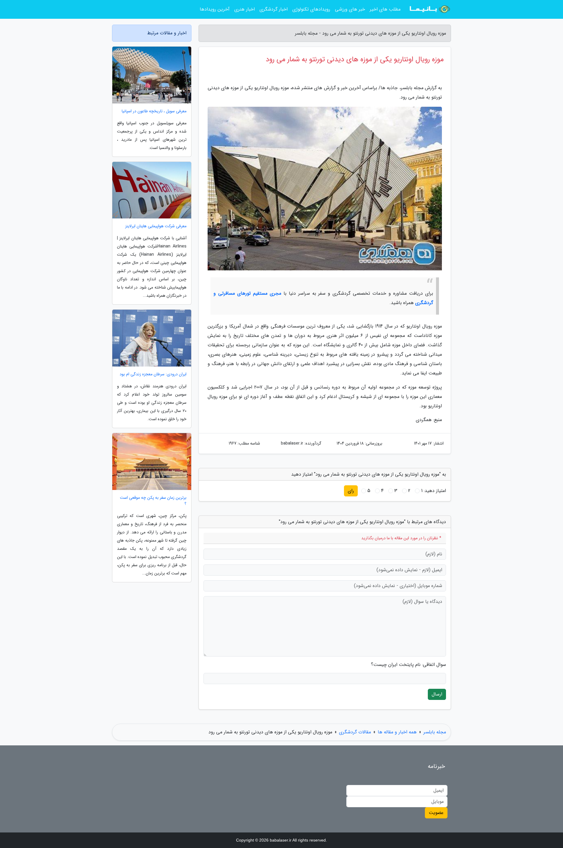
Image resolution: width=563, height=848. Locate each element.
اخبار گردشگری (274, 9)
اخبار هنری (244, 9)
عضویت (436, 812)
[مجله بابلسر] (429, 9)
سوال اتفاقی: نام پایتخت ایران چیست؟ (408, 664)
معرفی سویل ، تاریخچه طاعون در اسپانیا (154, 111)
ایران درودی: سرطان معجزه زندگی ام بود (153, 374)
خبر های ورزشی (350, 9)
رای (351, 490)
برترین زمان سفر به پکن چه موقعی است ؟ (153, 501)
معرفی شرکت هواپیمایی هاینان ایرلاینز (155, 226)
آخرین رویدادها (215, 9)
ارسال (437, 694)
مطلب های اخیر (385, 9)
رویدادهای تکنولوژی (311, 9)
